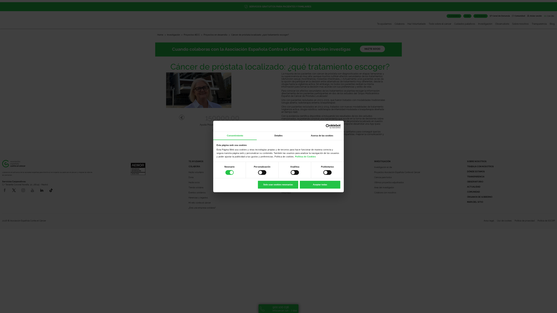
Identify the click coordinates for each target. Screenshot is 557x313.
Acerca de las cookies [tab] (322, 135)
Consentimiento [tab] (235, 135)
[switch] (262, 172)
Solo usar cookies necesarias (278, 184)
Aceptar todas (320, 184)
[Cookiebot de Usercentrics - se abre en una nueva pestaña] (328, 126)
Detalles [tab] (278, 135)
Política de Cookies (305, 156)
